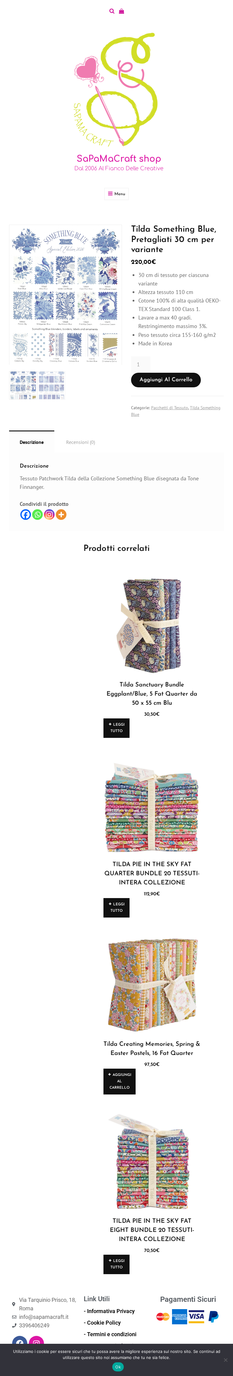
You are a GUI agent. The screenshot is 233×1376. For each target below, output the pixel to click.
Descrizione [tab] (32, 442)
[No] (225, 1360)
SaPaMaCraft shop (119, 159)
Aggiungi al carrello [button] (120, 1081)
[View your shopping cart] (121, 11)
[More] (61, 514)
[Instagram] (49, 514)
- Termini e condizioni (110, 1334)
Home (14, 214)
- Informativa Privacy (109, 1311)
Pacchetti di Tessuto (169, 407)
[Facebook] (25, 514)
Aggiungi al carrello (166, 380)
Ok (118, 1366)
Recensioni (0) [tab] (80, 442)
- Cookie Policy (102, 1322)
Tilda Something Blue (55, 214)
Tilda (27, 214)
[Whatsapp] (37, 514)
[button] (113, 234)
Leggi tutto (117, 728)
